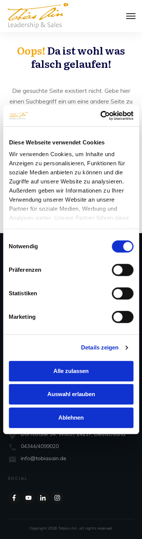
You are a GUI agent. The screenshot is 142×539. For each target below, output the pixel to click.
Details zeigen (100, 347)
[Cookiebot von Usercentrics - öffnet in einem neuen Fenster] (101, 116)
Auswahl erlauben (71, 394)
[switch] (122, 270)
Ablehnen (71, 417)
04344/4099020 (40, 446)
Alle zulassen (71, 371)
